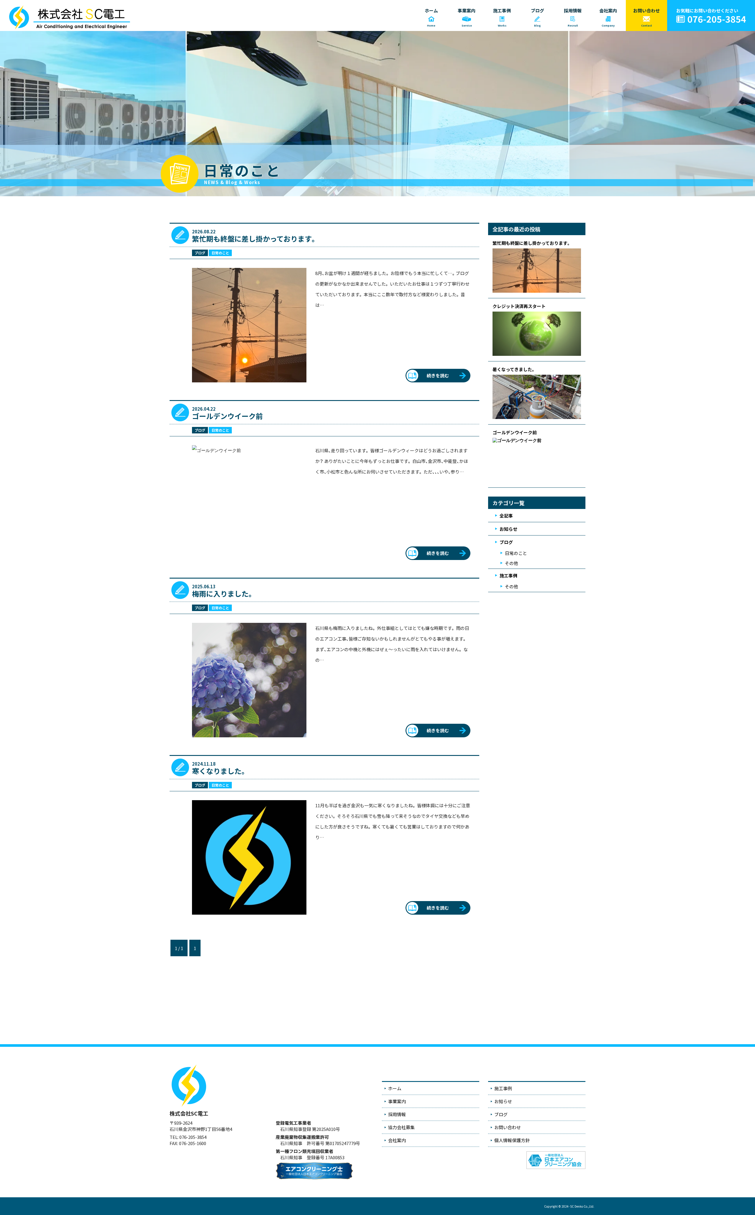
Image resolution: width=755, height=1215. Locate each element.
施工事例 (508, 575)
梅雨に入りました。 (223, 593)
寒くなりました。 (219, 771)
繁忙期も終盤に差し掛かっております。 (254, 238)
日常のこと (220, 252)
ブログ (200, 252)
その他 (511, 563)
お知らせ (508, 529)
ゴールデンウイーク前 (227, 416)
